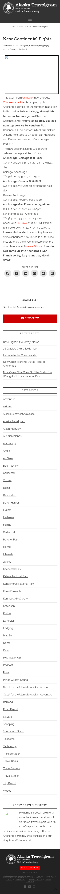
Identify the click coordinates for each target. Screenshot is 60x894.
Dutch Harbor (11, 502)
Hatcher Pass (11, 539)
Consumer (33, 45)
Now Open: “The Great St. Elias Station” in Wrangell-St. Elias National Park (27, 374)
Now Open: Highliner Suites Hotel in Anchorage (24, 363)
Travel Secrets (11, 768)
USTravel (27, 97)
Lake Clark (9, 620)
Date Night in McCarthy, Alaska (21, 342)
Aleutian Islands (12, 436)
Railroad (8, 702)
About (39, 877)
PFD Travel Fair (12, 657)
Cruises (7, 480)
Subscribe (32, 318)
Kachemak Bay (12, 569)
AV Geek (8, 458)
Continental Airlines (14, 102)
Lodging (8, 628)
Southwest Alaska (13, 731)
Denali (6, 487)
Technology (10, 746)
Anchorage (9, 443)
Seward (7, 716)
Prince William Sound (15, 679)
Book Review (11, 465)
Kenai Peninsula (12, 591)
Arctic (6, 450)
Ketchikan (9, 606)
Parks (6, 650)
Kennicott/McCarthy (15, 598)
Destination (9, 495)
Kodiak (7, 613)
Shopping (43, 45)
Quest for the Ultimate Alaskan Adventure (27, 687)
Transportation (11, 753)
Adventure (9, 399)
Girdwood (9, 532)
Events (7, 509)
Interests (8, 554)
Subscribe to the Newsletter (18, 877)
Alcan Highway (12, 428)
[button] (30, 19)
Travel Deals (10, 761)
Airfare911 (20, 880)
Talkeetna (9, 738)
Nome (6, 642)
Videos (7, 790)
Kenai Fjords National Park (18, 583)
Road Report (10, 709)
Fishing (7, 524)
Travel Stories (11, 775)
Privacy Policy (30, 872)
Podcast (8, 665)
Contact (30, 882)
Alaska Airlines (33, 246)
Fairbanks (8, 517)
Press (6, 672)
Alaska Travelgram (20, 45)
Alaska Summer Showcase (19, 413)
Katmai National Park (15, 576)
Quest (9, 880)
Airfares (8, 45)
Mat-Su (7, 635)
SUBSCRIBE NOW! (30, 867)
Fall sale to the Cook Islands (20, 355)
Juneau (7, 561)
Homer (7, 546)
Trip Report (9, 783)
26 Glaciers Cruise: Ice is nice (19, 348)
